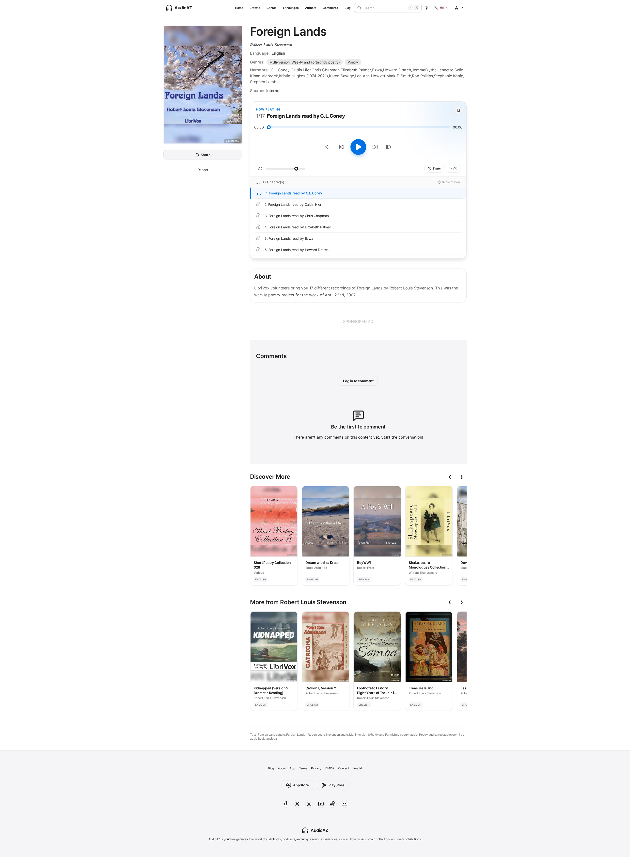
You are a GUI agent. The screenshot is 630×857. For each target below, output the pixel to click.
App (292, 768)
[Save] (458, 110)
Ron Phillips (422, 75)
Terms (303, 768)
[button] (441, 8)
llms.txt (357, 768)
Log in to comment (358, 381)
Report (203, 170)
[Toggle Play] (358, 147)
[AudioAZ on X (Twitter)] (297, 804)
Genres (272, 8)
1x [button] (450, 168)
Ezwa (377, 69)
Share (205, 155)
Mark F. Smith (398, 75)
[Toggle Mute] (260, 169)
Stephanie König (448, 75)
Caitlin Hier (301, 69)
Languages (291, 8)
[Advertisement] (358, 321)
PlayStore (336, 785)
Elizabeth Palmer (356, 69)
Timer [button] (437, 168)
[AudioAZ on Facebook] (285, 804)
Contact (343, 768)
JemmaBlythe (424, 69)
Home (239, 8)
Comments (330, 8)
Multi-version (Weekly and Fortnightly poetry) (304, 62)
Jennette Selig (450, 69)
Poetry (353, 62)
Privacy (316, 768)
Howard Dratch (397, 69)
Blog (348, 8)
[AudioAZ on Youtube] (321, 804)
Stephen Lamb (263, 81)
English (278, 53)
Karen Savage (341, 75)
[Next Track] (389, 147)
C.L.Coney (280, 69)
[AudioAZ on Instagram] (309, 804)
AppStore (301, 785)
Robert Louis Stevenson (271, 45)
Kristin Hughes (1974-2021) (303, 75)
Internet (273, 90)
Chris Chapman (326, 69)
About (282, 768)
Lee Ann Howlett (370, 75)
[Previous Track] (328, 147)
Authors (310, 8)
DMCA (329, 768)
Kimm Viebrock (264, 75)
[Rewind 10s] (341, 147)
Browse (255, 8)
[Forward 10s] (375, 147)
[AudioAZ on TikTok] (333, 804)
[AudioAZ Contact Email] (344, 804)
